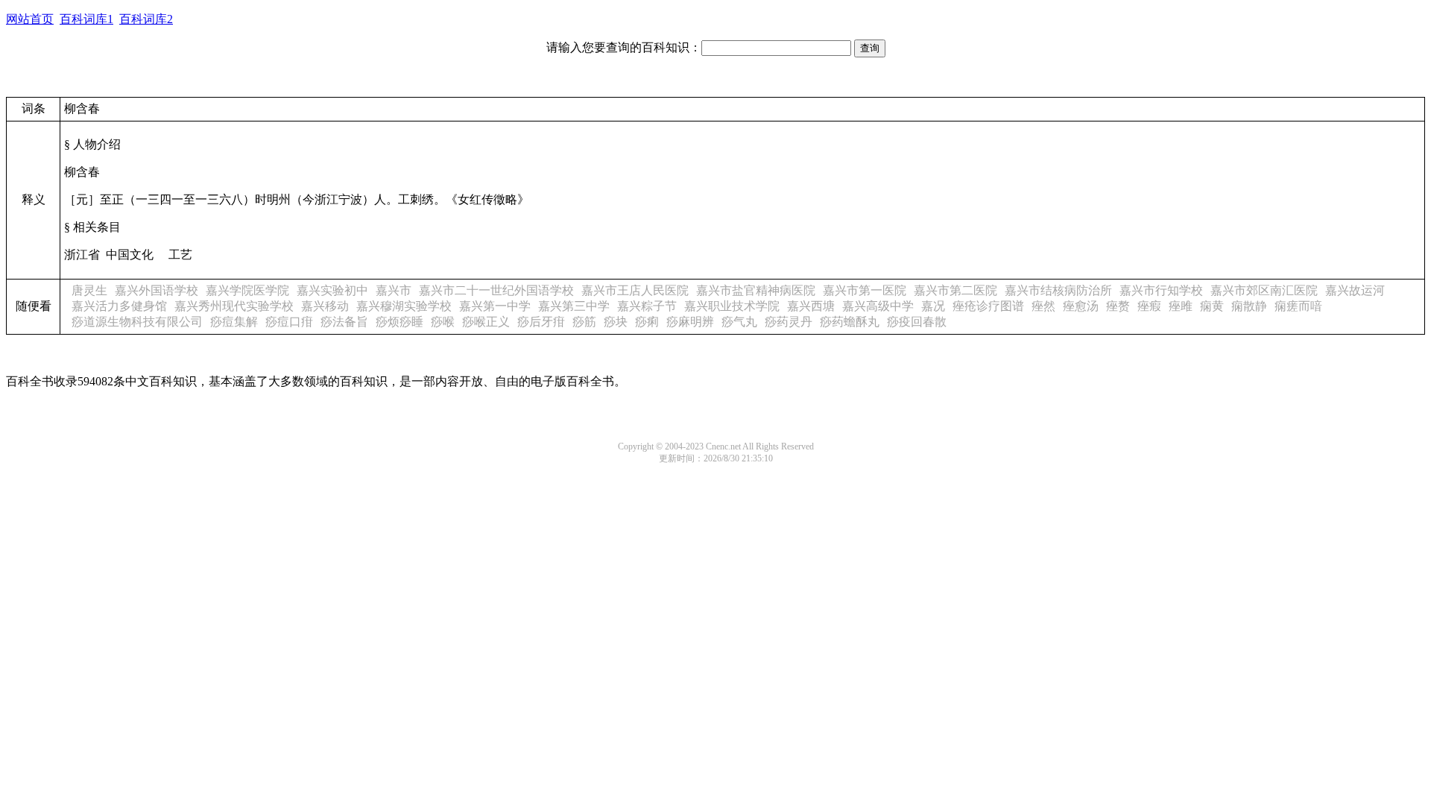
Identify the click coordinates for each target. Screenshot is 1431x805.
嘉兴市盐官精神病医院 (755, 290)
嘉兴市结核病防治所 (1058, 290)
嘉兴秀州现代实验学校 (234, 306)
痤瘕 (1149, 306)
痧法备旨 (344, 321)
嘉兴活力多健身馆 (119, 306)
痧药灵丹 (788, 321)
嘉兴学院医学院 (247, 290)
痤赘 (1118, 306)
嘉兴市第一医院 (864, 290)
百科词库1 (86, 19)
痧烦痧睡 (399, 321)
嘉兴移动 (325, 306)
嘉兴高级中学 (878, 306)
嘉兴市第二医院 (955, 290)
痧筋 (584, 321)
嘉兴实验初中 (332, 290)
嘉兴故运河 (1355, 290)
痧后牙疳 (541, 321)
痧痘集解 (234, 321)
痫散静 (1249, 306)
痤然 (1043, 306)
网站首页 (30, 19)
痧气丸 (739, 321)
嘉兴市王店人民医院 (635, 290)
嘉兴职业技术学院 (732, 306)
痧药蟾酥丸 (849, 321)
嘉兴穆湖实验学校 (404, 306)
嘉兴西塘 (811, 306)
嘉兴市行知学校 (1161, 290)
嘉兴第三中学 (574, 306)
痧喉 (443, 321)
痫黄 (1212, 306)
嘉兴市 (393, 290)
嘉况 (933, 306)
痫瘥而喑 (1298, 306)
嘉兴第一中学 (495, 306)
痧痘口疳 (289, 321)
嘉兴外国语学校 (156, 290)
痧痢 (647, 321)
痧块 (616, 321)
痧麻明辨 (690, 321)
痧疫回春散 (917, 321)
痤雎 (1180, 306)
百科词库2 (146, 19)
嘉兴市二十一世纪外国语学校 (496, 290)
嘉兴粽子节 (647, 306)
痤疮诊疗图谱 (988, 306)
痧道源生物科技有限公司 (137, 321)
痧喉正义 (486, 321)
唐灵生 (89, 290)
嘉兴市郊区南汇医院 (1264, 290)
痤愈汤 (1081, 306)
